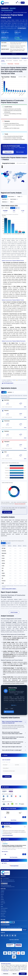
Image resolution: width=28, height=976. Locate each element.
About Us (2, 894)
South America (13, 199)
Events (2, 905)
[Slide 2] (3, 855)
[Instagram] (4, 937)
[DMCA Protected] (12, 804)
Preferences (5, 973)
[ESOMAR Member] (5, 791)
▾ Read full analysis (14, 612)
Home (2, 12)
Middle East (5, 201)
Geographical (15, 60)
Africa (12, 201)
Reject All (14, 973)
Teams (2, 897)
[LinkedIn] (7, 937)
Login (23, 2)
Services (2, 895)
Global (4, 196)
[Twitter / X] (10, 937)
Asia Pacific (5, 199)
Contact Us (3, 877)
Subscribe (24, 930)
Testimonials (3, 904)
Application (10, 392)
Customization (3, 63)
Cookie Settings (3, 912)
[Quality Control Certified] (14, 958)
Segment (20, 60)
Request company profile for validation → (9, 588)
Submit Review (7, 776)
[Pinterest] (15, 937)
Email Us (5, 864)
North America (11, 196)
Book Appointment (24, 58)
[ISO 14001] (20, 796)
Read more (13, 705)
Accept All (23, 973)
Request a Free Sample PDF (20, 503)
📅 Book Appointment (14, 867)
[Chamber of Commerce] (8, 804)
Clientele (2, 900)
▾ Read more (14, 53)
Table (18, 208)
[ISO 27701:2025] (11, 796)
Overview (2, 60)
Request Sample (10, 63)
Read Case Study (5, 852)
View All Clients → (14, 820)
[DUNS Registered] (4, 804)
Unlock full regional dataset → (8, 383)
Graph (13, 208)
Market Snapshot (22, 28)
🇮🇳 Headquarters (4, 884)
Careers (2, 899)
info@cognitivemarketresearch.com (8, 881)
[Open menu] (26, 3)
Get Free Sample (7, 512)
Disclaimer (2, 916)
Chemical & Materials (8, 12)
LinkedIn (6, 708)
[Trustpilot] (21, 804)
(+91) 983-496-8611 (5, 879)
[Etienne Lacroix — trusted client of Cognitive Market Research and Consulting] (8, 813)
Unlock (25, 406)
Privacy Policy (5, 970)
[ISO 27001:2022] (7, 796)
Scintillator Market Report (7, 835)
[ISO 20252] (16, 796)
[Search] (19, 3)
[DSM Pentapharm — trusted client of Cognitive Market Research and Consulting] (20, 813)
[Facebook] (2, 937)
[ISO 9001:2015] (3, 796)
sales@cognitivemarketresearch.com (8, 882)
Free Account (17, 63)
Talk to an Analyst (20, 152)
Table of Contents (9, 60)
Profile (12, 708)
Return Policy (3, 914)
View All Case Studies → (14, 858)
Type (3, 392)
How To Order (3, 917)
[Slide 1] (2, 855)
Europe (20, 196)
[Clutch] (16, 804)
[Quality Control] (3, 799)
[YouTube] (12, 937)
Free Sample (17, 58)
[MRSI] (11, 791)
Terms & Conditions (4, 909)
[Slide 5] (5, 855)
